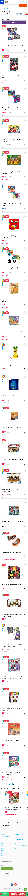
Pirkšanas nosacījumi (19, 837)
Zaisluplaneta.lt (4, 853)
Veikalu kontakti (4, 834)
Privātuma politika (18, 843)
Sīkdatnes (17, 848)
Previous (2, 802)
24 (24, 784)
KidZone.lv (3, 845)
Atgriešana (17, 836)
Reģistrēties (7, 868)
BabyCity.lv (3, 843)
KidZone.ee (3, 856)
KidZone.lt (3, 855)
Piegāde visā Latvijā (19, 834)
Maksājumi (17, 832)
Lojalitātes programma (5, 836)
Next (25, 802)
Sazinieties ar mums (19, 839)
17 (22, 784)
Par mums (3, 832)
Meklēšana (23, 6)
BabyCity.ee (3, 850)
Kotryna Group (4, 847)
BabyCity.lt (3, 848)
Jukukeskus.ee (4, 851)
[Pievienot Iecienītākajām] (25, 26)
